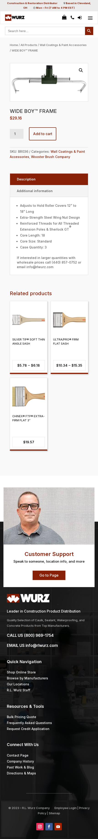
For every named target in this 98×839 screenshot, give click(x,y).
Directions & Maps (21, 773)
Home (14, 45)
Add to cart (42, 133)
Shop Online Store (21, 672)
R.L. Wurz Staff (18, 690)
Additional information (35, 191)
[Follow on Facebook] (49, 826)
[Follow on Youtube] (58, 826)
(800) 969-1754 (39, 635)
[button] (81, 70)
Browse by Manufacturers (27, 678)
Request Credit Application (28, 729)
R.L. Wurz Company (36, 808)
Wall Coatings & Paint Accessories (63, 45)
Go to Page (49, 575)
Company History (20, 761)
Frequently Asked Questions (29, 723)
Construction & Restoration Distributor (32, 3)
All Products (29, 45)
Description (26, 179)
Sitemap (54, 813)
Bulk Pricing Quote (21, 717)
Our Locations (18, 684)
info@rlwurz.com (42, 645)
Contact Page (17, 755)
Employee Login (65, 808)
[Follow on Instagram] (40, 826)
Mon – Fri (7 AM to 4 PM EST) (55, 7)
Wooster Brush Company (50, 157)
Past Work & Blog (20, 767)
